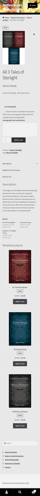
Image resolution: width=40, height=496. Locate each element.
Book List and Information (14, 456)
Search (20, 492)
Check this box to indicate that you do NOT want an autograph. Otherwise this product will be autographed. (18, 114)
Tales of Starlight (15, 150)
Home (7, 17)
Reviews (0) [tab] (7, 177)
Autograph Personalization (14, 120)
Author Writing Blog (12, 460)
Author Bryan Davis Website (13, 7)
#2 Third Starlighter (9, 222)
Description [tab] (7, 163)
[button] (34, 34)
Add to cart (18, 140)
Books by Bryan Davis (18, 17)
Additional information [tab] (11, 170)
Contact (8, 467)
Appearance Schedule (12, 463)
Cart (31, 490)
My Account (6, 492)
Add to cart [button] (20, 301)
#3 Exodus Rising (25, 222)
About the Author (11, 452)
